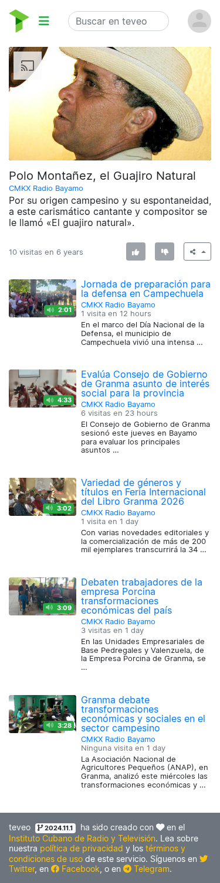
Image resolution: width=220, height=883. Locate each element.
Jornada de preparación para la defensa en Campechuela (146, 288)
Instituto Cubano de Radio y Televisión (82, 838)
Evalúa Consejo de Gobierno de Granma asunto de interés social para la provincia (145, 383)
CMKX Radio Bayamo (46, 188)
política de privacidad (81, 848)
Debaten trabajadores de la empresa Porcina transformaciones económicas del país (141, 596)
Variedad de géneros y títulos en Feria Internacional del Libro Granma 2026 (143, 492)
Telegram (150, 869)
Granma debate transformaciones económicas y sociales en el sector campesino (143, 714)
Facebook (79, 869)
